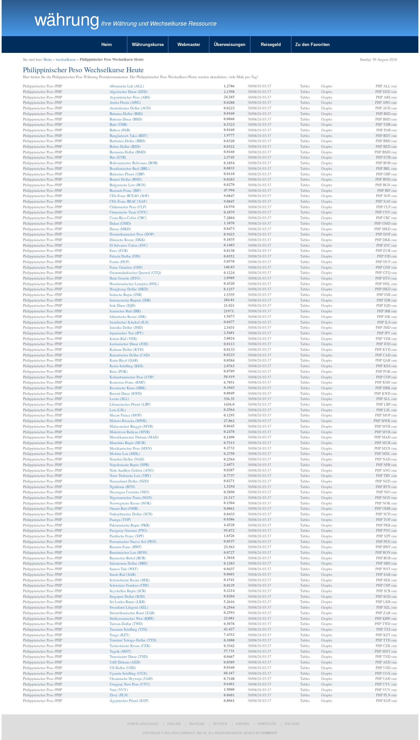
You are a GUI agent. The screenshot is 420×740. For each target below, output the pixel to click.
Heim (106, 44)
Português (267, 724)
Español (243, 724)
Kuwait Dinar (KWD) (126, 393)
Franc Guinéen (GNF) (126, 267)
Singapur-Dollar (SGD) (127, 596)
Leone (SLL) (119, 398)
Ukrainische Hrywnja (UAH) (131, 678)
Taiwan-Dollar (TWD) (126, 623)
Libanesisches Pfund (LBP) (130, 404)
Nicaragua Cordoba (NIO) (129, 491)
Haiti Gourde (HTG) (125, 278)
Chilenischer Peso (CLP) (128, 206)
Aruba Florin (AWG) (125, 102)
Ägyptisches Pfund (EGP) (129, 700)
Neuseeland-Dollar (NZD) (129, 481)
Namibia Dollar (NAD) (127, 459)
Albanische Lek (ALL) (127, 85)
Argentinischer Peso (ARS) (130, 97)
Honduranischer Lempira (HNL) (134, 283)
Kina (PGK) (119, 371)
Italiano (292, 724)
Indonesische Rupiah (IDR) (130, 300)
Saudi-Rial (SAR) (123, 574)
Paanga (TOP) (120, 519)
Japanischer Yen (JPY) (126, 332)
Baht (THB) (118, 124)
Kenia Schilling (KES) (126, 365)
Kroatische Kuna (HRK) (128, 387)
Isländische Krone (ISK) (128, 316)
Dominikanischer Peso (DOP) (132, 234)
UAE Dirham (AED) (125, 662)
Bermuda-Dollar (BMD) (128, 151)
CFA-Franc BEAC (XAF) (128, 201)
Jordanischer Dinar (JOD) (129, 343)
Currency (269, 733)
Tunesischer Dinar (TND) (129, 656)
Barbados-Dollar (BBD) (127, 140)
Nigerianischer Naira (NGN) (131, 497)
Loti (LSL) (118, 409)
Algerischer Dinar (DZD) (129, 91)
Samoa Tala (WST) (124, 568)
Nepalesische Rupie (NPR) (129, 464)
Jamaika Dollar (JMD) (126, 327)
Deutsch (220, 724)
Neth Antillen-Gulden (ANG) (132, 470)
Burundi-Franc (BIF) (125, 190)
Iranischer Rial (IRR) (125, 310)
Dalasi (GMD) (120, 223)
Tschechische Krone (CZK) (130, 645)
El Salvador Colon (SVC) (129, 245)
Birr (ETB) (118, 157)
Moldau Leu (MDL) (125, 453)
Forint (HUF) (120, 261)
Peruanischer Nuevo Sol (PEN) (133, 541)
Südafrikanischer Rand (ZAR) (132, 612)
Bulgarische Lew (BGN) (128, 184)
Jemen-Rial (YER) (123, 338)
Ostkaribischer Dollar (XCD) (131, 513)
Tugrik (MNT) (121, 651)
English (174, 724)
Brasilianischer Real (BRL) (130, 168)
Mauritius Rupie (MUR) (128, 442)
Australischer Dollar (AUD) (130, 107)
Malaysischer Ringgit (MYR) (131, 426)
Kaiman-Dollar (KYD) (127, 349)
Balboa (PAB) (120, 129)
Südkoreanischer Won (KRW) (132, 618)
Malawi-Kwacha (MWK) (128, 420)
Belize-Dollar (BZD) (125, 146)
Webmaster (189, 44)
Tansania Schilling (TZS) (128, 629)
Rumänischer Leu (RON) (128, 552)
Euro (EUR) (119, 250)
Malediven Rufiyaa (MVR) (130, 431)
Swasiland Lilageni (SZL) (129, 607)
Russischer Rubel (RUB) (128, 557)
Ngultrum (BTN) (122, 486)
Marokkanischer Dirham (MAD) (134, 437)
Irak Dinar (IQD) (123, 305)
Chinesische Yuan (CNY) (128, 212)
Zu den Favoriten (312, 44)
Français (196, 724)
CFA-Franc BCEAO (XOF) (129, 195)
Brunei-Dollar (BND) (126, 179)
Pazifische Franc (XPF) (127, 535)
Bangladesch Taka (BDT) (129, 135)
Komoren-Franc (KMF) (127, 382)
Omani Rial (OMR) (124, 508)
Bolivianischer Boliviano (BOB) (134, 162)
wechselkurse (66, 59)
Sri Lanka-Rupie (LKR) (127, 601)
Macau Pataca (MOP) (126, 415)
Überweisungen (229, 44)
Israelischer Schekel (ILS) (129, 322)
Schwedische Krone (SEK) (130, 579)
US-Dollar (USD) (123, 667)
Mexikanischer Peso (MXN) (131, 448)
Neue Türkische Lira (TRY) (130, 475)
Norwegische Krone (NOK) (130, 503)
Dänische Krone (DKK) (127, 239)
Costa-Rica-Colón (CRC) (128, 217)
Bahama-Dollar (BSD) (126, 113)
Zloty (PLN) (119, 694)
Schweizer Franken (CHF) (129, 585)
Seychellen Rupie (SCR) (128, 590)
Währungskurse (148, 44)
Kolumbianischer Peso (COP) (132, 376)
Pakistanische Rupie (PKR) (130, 525)
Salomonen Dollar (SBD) (129, 563)
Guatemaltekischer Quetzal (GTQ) (135, 272)
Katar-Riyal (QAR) (124, 360)
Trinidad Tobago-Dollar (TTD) (133, 640)
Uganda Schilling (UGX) (128, 673)
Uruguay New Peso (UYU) (130, 684)
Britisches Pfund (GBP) (127, 173)
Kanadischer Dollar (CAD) (130, 354)
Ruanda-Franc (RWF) (126, 546)
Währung (66, 18)
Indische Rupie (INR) (126, 294)
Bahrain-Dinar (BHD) (126, 119)
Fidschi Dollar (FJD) (125, 256)
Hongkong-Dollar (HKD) (129, 288)
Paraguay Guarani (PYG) (128, 530)
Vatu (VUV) (119, 689)
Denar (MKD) (120, 228)
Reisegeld (271, 44)
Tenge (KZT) (120, 634)
